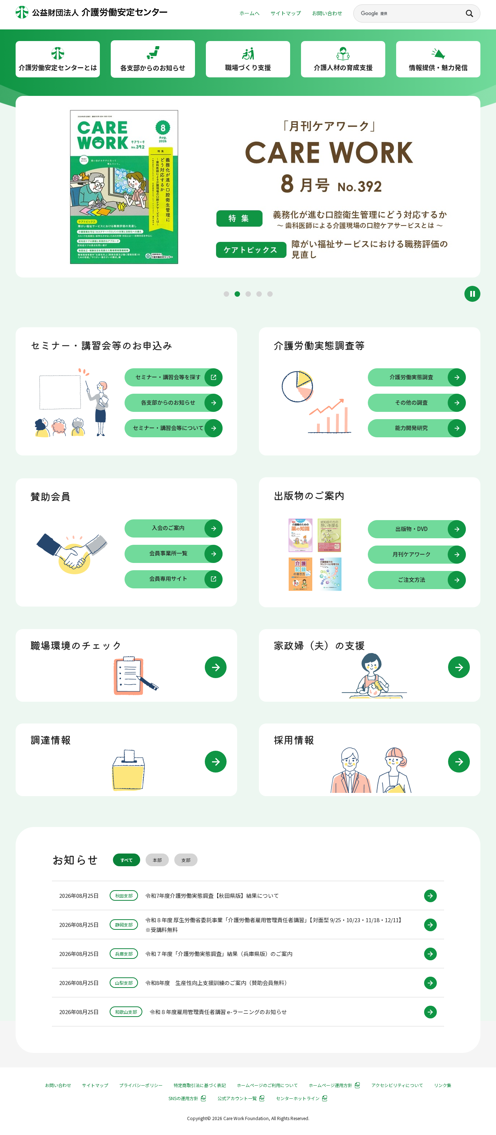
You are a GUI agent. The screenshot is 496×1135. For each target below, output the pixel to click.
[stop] (472, 294)
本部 (157, 860)
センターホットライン (298, 1098)
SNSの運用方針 (183, 1098)
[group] (248, 188)
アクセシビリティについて (397, 1085)
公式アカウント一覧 (237, 1098)
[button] (226, 294)
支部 (186, 860)
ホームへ (249, 13)
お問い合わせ (327, 13)
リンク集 (442, 1085)
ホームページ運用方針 (330, 1085)
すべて (126, 860)
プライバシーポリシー (141, 1085)
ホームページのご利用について (267, 1085)
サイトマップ (286, 13)
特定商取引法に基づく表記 (200, 1085)
